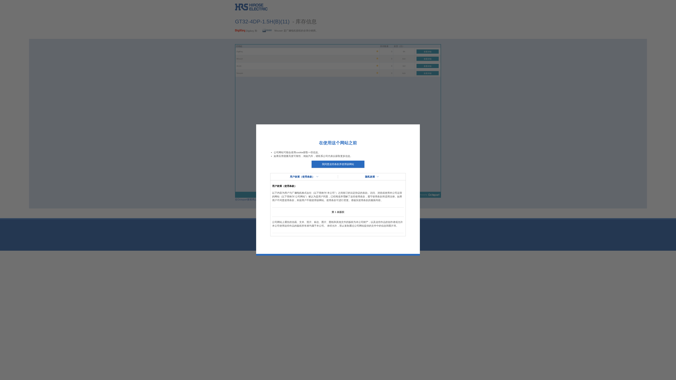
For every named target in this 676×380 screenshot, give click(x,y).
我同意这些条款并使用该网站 (338, 164)
